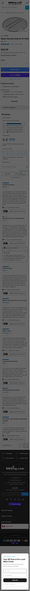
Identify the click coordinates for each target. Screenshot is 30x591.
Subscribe (15, 580)
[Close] (26, 556)
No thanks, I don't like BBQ (9, 584)
